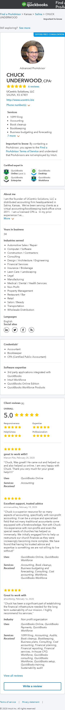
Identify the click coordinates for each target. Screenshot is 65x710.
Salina (38, 14)
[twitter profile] (15, 331)
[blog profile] (31, 331)
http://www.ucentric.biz (20, 100)
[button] (22, 86)
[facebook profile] (23, 331)
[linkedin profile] (6, 331)
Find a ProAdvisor (10, 14)
